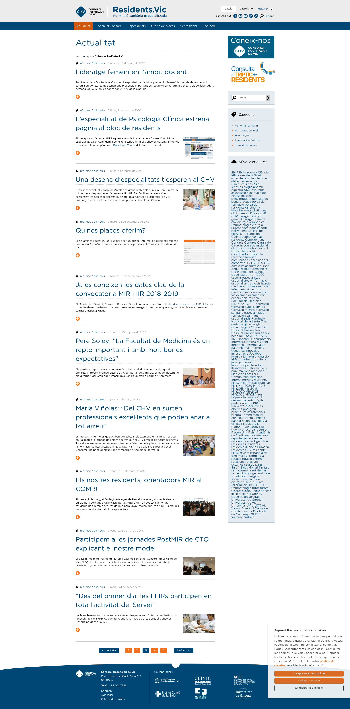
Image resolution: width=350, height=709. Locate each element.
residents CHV (241, 450)
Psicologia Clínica (124, 145)
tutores (236, 491)
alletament (262, 178)
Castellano (246, 8)
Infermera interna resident (249, 342)
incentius (245, 339)
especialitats (240, 283)
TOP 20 (259, 485)
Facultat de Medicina (246, 301)
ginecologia (252, 324)
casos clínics (248, 213)
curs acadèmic (248, 266)
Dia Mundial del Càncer (248, 271)
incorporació (262, 339)
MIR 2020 (245, 385)
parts (235, 403)
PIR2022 (237, 406)
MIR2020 (238, 391)
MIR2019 (251, 388)
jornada (236, 356)
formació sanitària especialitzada (250, 311)
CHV (234, 216)
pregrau (237, 415)
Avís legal (107, 695)
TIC (250, 485)
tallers (243, 485)
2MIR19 (236, 172)
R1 (258, 423)
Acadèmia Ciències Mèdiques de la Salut (250, 174)
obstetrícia (248, 397)
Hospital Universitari (245, 330)
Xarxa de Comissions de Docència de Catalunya (249, 511)
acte (251, 178)
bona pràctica (241, 201)
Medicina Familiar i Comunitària (244, 376)
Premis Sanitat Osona (248, 419)
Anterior (111, 650)
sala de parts (253, 464)
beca (249, 195)
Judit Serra (259, 359)
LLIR (250, 368)
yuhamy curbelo (242, 517)
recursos (262, 429)
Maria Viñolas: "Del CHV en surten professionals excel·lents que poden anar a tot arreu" (143, 417)
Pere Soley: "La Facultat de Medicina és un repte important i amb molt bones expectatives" (143, 350)
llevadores (238, 368)
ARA (247, 190)
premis (250, 417)
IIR (255, 336)
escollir (236, 277)
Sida (267, 473)
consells (248, 248)
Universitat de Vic (243, 502)
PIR (255, 403)
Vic (264, 505)
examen (241, 295)
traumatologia (241, 488)
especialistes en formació (249, 280)
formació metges (243, 309)
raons (254, 426)
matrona (244, 371)
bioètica (255, 198)
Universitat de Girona (246, 499)
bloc (265, 198)
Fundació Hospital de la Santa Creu (249, 320)
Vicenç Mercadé (242, 508)
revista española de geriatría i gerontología (249, 454)
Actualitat (83, 26)
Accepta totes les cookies (309, 673)
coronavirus (239, 263)
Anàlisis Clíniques (244, 183)
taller (234, 485)
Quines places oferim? (110, 231)
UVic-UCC (253, 505)
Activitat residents (246, 126)
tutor (255, 488)
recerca (249, 429)
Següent (181, 650)
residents (253, 444)
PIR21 (249, 406)
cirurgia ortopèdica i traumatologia (248, 224)
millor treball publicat (255, 382)
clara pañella (251, 228)
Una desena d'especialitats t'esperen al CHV (145, 180)
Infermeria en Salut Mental (248, 346)
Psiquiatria (248, 423)
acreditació (239, 178)
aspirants (258, 190)
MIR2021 (252, 391)
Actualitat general (246, 130)
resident (237, 441)
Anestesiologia (241, 187)
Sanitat (264, 467)
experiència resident (245, 298)
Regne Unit (239, 432)
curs (234, 266)
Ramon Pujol (240, 426)
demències (260, 268)
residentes (238, 444)
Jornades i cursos (246, 145)
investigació (239, 353)
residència (254, 438)
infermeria (238, 344)
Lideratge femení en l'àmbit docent (131, 72)
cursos (264, 266)
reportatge (238, 438)
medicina (257, 371)
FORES (250, 304)
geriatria (237, 324)
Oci (259, 397)
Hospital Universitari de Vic (250, 333)
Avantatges (242, 135)
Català (228, 8)
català (262, 213)
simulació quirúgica (245, 476)
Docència (238, 274)
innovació (252, 350)
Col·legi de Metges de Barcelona (247, 232)
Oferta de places (163, 26)
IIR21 (234, 339)
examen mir (256, 295)
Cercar (270, 16)
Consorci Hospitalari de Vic (249, 250)
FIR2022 (237, 304)
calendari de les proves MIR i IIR (186, 304)
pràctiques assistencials (248, 412)
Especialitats (137, 26)
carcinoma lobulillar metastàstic (245, 209)
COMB (236, 236)
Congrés (237, 242)
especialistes (251, 277)
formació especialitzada (248, 306)
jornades (244, 359)
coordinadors (258, 260)
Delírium (245, 268)
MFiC (235, 382)
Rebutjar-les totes (309, 680)
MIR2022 (237, 394)
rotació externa (252, 458)
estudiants (250, 286)
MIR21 (249, 394)
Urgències (238, 505)
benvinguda (239, 198)
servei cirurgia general (247, 473)
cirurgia (244, 216)
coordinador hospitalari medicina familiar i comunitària (248, 257)
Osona (236, 400)
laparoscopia (240, 365)
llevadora (256, 365)
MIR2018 (237, 388)
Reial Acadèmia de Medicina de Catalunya (251, 434)
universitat (251, 496)
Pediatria (246, 403)
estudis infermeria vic (250, 288)
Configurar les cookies (309, 688)
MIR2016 (259, 385)
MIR (234, 385)
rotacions (237, 461)
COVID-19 (256, 263)
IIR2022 (263, 336)
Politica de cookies (113, 699)
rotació (236, 458)
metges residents (254, 380)
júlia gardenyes (242, 362)
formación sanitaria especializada (244, 317)
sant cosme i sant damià (248, 470)
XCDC (255, 514)
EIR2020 (258, 274)
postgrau (249, 409)
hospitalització (241, 336)
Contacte (209, 26)
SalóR (235, 467)
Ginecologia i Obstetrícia (249, 327)
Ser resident (188, 26)
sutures (258, 482)
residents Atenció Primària (250, 447)
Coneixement (254, 239)
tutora (264, 488)
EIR (248, 274)
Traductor (262, 9)
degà (235, 268)
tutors (246, 491)
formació (262, 304)
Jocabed (255, 353)
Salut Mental (249, 467)
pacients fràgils (252, 400)
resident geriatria (256, 441)
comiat (246, 236)
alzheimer (238, 181)
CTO (267, 263)
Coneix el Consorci (109, 26)
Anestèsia (252, 184)
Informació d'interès (92, 63)
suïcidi (247, 482)
